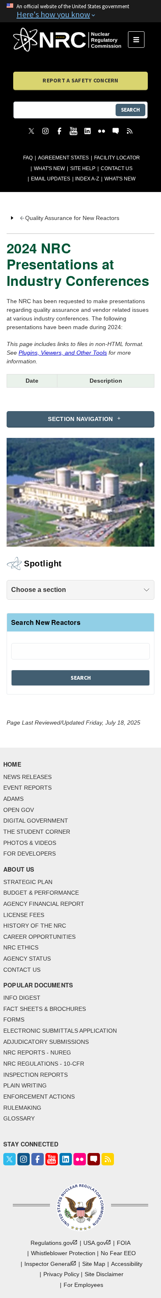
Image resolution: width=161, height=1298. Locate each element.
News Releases (27, 777)
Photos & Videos (29, 843)
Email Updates (50, 179)
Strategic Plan (27, 882)
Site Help (82, 168)
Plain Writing (25, 1085)
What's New (49, 168)
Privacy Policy (61, 1274)
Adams (13, 798)
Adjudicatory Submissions (46, 1041)
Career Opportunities (39, 936)
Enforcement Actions (39, 1096)
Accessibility (126, 1264)
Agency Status (27, 958)
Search (130, 109)
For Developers (29, 853)
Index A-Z (87, 179)
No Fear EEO (118, 1253)
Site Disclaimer (104, 1274)
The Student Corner (36, 831)
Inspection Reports (35, 1074)
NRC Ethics (20, 947)
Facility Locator (117, 158)
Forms (13, 1019)
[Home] (70, 40)
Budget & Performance (41, 892)
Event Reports (27, 787)
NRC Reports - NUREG (37, 1052)
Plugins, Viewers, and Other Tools (63, 352)
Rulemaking (22, 1107)
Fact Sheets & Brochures (44, 1009)
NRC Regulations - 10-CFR (43, 1063)
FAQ (28, 158)
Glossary (19, 1118)
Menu (138, 39)
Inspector (47, 1264)
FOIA (123, 1243)
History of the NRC (34, 925)
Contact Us (117, 168)
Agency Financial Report (43, 903)
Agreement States (63, 158)
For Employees (83, 1285)
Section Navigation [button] (80, 419)
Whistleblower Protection (63, 1253)
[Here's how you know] (80, 11)
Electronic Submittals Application (60, 1030)
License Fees (23, 915)
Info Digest (21, 997)
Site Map (93, 1264)
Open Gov (18, 810)
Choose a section (38, 589)
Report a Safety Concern (80, 80)
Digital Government (35, 820)
